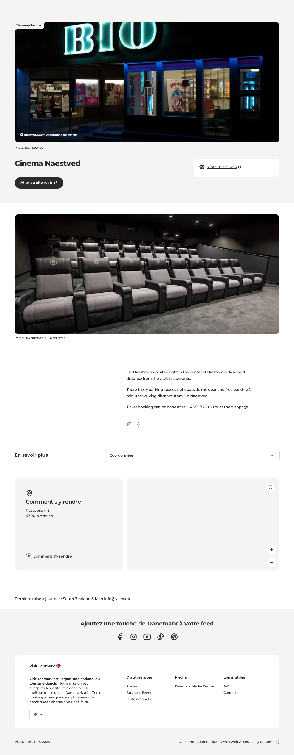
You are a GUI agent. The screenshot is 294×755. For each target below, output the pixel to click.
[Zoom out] (271, 562)
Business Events (139, 693)
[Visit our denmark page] (120, 637)
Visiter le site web (222, 167)
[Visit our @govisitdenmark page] (161, 637)
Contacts (230, 693)
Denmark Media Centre (194, 686)
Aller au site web (36, 182)
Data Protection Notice (198, 742)
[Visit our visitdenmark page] (147, 637)
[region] (203, 524)
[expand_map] (271, 487)
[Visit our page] (134, 637)
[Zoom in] (271, 549)
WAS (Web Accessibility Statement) (249, 742)
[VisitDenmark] (45, 666)
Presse (131, 686)
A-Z (226, 686)
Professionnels (138, 699)
